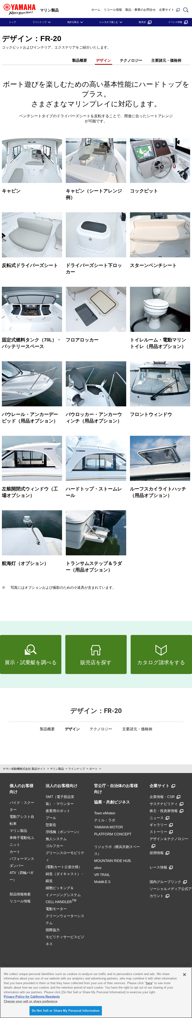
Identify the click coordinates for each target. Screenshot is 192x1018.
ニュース (157, 818)
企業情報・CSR (162, 797)
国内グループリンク (165, 882)
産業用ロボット (58, 811)
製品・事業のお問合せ (140, 9)
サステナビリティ (164, 804)
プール (51, 818)
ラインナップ (40, 22)
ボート (93, 768)
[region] (96, 992)
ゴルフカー (54, 846)
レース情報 (158, 867)
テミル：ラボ (104, 820)
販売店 (142, 22)
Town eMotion (104, 813)
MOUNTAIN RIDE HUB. (113, 861)
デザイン (103, 60)
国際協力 (53, 930)
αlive (97, 868)
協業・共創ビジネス (112, 802)
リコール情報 (113, 9)
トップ (12, 22)
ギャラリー (158, 825)
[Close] (184, 974)
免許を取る (73, 22)
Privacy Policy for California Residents (32, 996)
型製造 (51, 825)
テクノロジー (131, 60)
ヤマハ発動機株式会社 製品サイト (24, 768)
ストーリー (158, 832)
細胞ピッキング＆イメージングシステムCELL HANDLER (63, 895)
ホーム (95, 9)
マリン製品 (57, 768)
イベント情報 (175, 22)
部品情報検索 (20, 894)
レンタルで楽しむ (109, 22)
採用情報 (157, 853)
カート (15, 852)
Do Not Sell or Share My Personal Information (66, 1010)
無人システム (56, 839)
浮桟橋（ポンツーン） (63, 832)
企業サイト (166, 9)
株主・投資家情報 (164, 811)
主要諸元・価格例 (166, 60)
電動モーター (56, 909)
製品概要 (79, 60)
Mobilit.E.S (102, 882)
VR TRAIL (102, 875)
